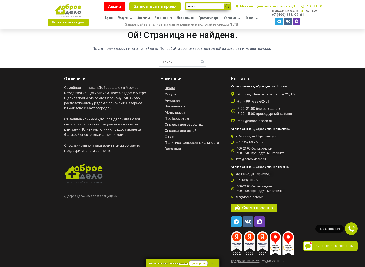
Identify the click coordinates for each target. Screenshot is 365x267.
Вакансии (173, 149)
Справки (230, 18)
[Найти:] (183, 62)
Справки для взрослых (184, 124)
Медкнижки (185, 18)
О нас (249, 18)
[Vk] (288, 21)
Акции (114, 6)
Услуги (123, 18)
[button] (68, 22)
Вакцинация (163, 18)
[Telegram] (279, 21)
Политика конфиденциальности (192, 142)
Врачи (109, 18)
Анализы (143, 18)
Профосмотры (209, 18)
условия (183, 263)
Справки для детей (180, 130)
